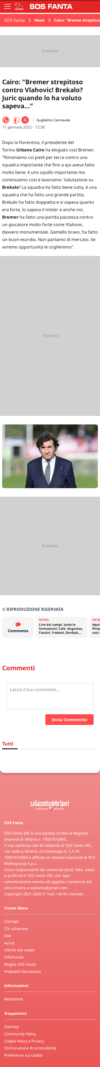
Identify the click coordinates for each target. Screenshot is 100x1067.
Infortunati (14, 957)
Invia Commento (69, 720)
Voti (7, 935)
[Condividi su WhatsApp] (6, 120)
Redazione (13, 998)
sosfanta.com (27, 845)
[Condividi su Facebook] (15, 120)
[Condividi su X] (25, 120)
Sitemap (11, 1026)
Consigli (11, 921)
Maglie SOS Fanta (20, 964)
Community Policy (20, 1033)
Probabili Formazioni (22, 971)
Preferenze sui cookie (23, 1055)
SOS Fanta (14, 20)
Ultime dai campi (19, 949)
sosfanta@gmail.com (48, 887)
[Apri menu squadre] (19, 6)
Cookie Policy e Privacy (24, 1041)
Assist (9, 942)
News (39, 20)
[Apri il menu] (7, 6)
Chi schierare (16, 928)
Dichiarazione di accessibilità (30, 1047)
